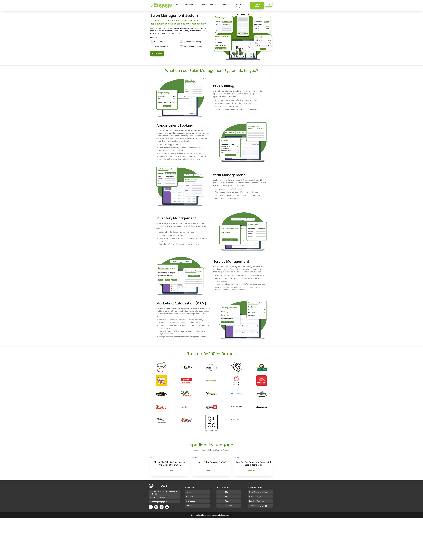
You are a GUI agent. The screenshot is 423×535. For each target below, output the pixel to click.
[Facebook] (151, 507)
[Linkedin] (167, 507)
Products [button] (189, 4)
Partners (202, 4)
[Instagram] (156, 507)
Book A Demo (257, 5)
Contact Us (225, 5)
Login (269, 4)
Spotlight (214, 4)
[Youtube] (162, 507)
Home (178, 4)
